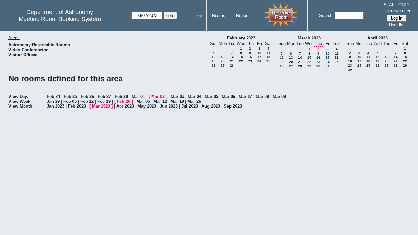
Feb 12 (87, 101)
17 (259, 57)
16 (250, 57)
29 (309, 66)
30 (318, 66)
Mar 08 (262, 96)
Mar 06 (228, 96)
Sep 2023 (233, 106)
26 (214, 65)
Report (242, 15)
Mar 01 (138, 96)
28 (232, 65)
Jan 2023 (55, 106)
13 (223, 57)
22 (241, 61)
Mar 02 (158, 96)
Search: (326, 15)
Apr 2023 (125, 106)
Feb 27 (104, 96)
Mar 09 (279, 96)
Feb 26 (87, 96)
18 (268, 57)
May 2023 (146, 106)
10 (259, 53)
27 (223, 65)
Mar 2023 (101, 106)
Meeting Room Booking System (60, 19)
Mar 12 (160, 101)
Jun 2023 (169, 106)
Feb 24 (53, 96)
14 (232, 57)
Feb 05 (70, 101)
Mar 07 (245, 96)
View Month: (21, 106)
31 (328, 66)
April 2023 (377, 38)
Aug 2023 (210, 106)
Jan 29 (53, 101)
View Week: (20, 101)
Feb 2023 (77, 106)
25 (268, 61)
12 (214, 57)
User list (397, 25)
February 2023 (241, 38)
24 (259, 61)
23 (250, 61)
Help (197, 15)
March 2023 (309, 38)
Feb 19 (104, 101)
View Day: (18, 96)
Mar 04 (194, 96)
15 (241, 57)
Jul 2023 (189, 106)
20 (223, 61)
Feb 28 (121, 96)
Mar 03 (177, 96)
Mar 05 (211, 96)
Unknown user (396, 10)
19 (214, 61)
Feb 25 (70, 96)
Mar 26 (194, 101)
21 (232, 61)
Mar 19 (177, 101)
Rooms (218, 15)
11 (268, 53)
